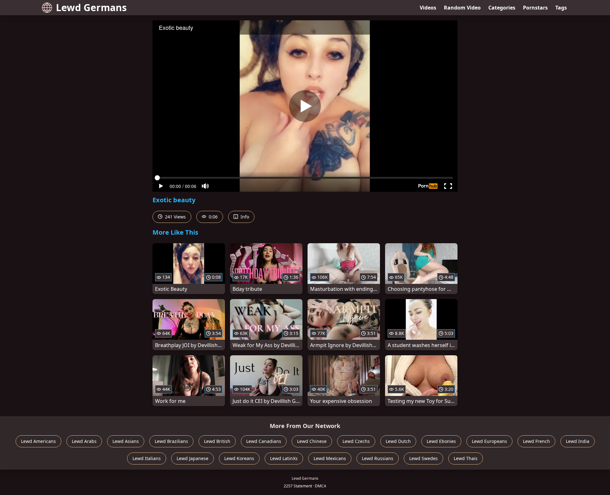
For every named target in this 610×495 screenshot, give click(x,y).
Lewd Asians (125, 441)
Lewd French (536, 441)
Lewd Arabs (84, 441)
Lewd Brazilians (171, 441)
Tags (561, 7)
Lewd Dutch (398, 441)
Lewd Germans (91, 7)
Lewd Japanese (192, 458)
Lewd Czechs (356, 441)
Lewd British (217, 441)
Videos (428, 7)
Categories (501, 7)
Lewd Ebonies (441, 441)
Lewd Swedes (423, 458)
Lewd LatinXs (284, 458)
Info (244, 217)
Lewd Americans (38, 441)
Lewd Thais (466, 458)
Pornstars (535, 7)
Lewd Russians (377, 458)
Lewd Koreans (239, 458)
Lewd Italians (146, 458)
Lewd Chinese (312, 441)
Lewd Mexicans (330, 458)
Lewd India (577, 441)
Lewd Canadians (263, 441)
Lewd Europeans (489, 441)
